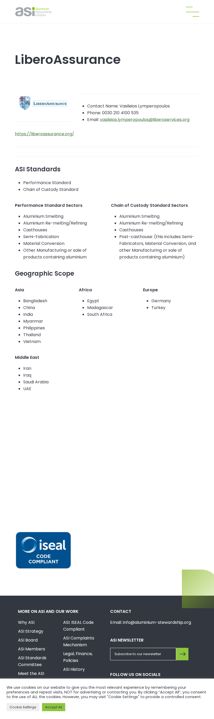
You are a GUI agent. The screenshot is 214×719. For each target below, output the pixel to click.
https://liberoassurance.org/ (44, 134)
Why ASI (26, 622)
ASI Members (31, 649)
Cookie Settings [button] (23, 707)
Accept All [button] (53, 707)
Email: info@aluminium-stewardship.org (150, 622)
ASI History (74, 669)
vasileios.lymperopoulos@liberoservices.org (144, 120)
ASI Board (28, 640)
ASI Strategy (30, 631)
